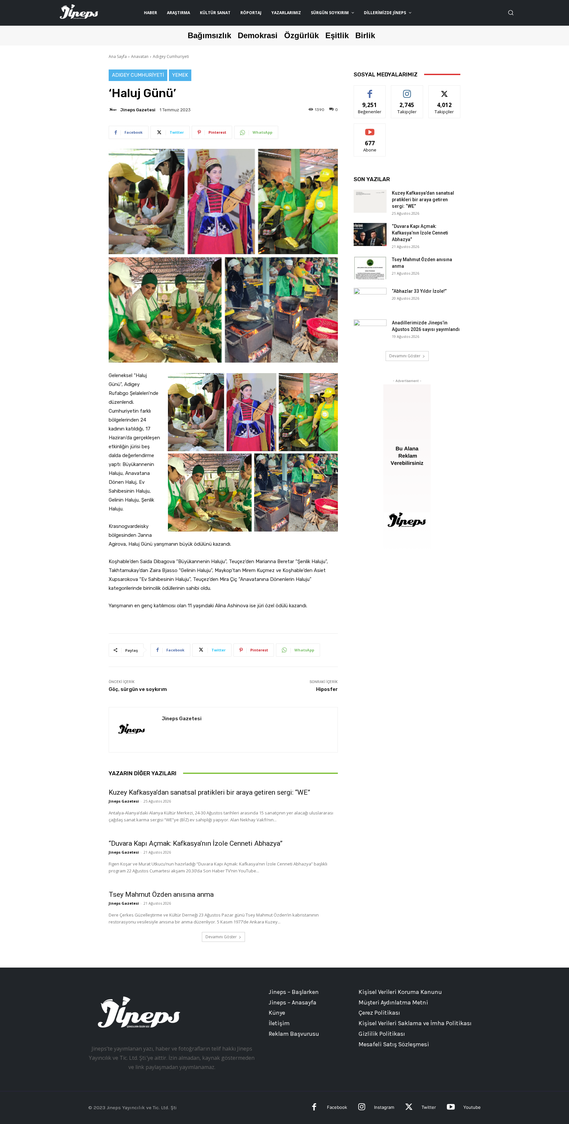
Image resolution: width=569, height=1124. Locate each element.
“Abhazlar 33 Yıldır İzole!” (419, 291)
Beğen (370, 90)
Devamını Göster (221, 937)
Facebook (337, 1107)
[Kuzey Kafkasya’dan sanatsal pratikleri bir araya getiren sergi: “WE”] (370, 201)
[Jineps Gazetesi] (114, 109)
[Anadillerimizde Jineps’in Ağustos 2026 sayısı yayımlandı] (370, 331)
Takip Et (407, 90)
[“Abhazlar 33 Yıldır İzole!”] (370, 299)
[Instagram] (361, 1107)
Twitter (428, 1107)
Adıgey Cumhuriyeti (171, 56)
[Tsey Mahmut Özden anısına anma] (370, 267)
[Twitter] (409, 1107)
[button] (511, 12)
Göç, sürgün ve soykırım (138, 689)
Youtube (472, 1107)
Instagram (384, 1107)
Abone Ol (370, 128)
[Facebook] (314, 1107)
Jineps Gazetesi (137, 110)
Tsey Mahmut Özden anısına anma (161, 894)
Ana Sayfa (118, 56)
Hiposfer (327, 689)
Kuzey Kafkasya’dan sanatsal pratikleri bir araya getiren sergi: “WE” (209, 792)
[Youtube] (450, 1107)
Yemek (180, 75)
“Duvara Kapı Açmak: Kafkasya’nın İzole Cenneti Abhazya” (196, 843)
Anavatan (140, 56)
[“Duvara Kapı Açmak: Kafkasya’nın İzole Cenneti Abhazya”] (370, 234)
